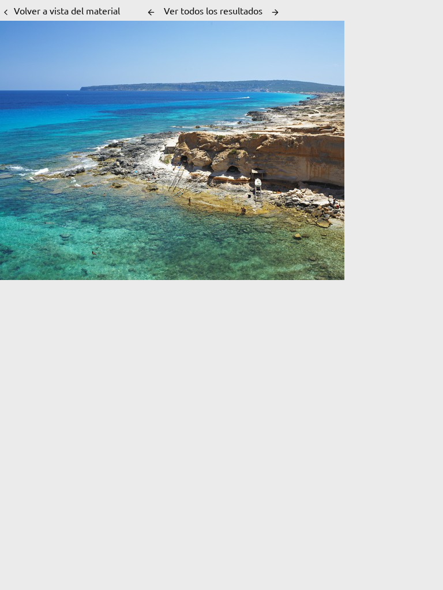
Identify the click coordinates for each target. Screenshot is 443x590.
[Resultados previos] (151, 12)
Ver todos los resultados (213, 10)
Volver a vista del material (67, 10)
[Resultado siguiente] (275, 12)
